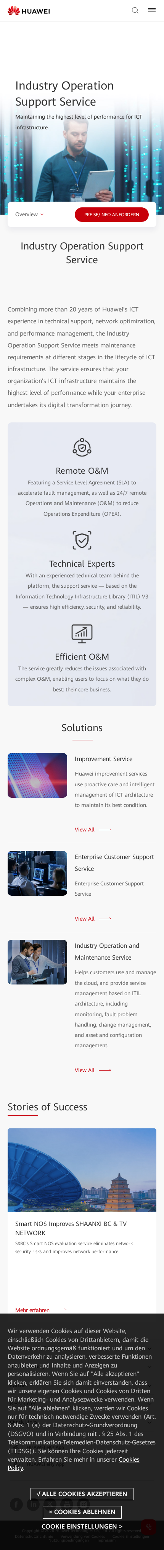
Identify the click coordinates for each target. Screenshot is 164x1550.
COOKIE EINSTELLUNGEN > (82, 1526)
